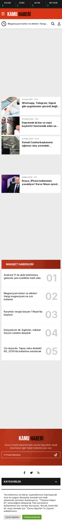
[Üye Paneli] (57, 23)
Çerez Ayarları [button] (12, 517)
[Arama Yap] (51, 23)
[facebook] (24, 473)
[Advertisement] (31, 62)
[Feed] (38, 473)
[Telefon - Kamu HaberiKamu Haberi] (19, 13)
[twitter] (31, 473)
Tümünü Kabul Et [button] (32, 517)
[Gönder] (56, 455)
